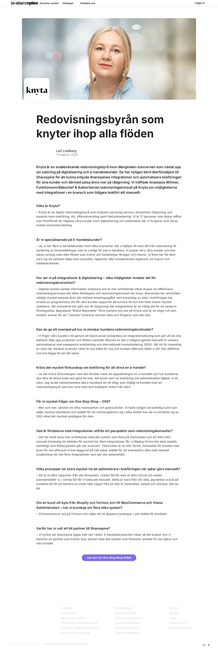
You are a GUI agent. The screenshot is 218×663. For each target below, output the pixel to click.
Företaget (68, 3)
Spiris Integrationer (127, 623)
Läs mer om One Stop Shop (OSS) (109, 557)
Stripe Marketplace (127, 633)
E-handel (67, 608)
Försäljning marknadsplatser (79, 623)
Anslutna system (49, 3)
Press (172, 618)
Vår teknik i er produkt (75, 633)
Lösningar (16, 3)
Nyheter (174, 613)
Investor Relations (180, 628)
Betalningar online (73, 618)
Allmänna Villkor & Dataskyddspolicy (67, 643)
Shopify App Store (126, 628)
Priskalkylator (124, 608)
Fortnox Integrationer (129, 618)
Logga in (200, 2)
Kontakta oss (87, 3)
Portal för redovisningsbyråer (80, 628)
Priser (32, 3)
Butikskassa (68, 613)
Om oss (174, 608)
